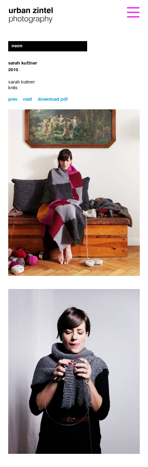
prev (12, 99)
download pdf (53, 99)
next (27, 99)
